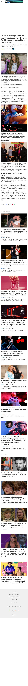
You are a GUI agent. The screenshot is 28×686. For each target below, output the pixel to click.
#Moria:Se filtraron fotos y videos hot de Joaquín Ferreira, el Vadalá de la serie (13, 474)
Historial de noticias (14, 594)
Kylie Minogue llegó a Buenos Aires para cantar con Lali (14, 381)
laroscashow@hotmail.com (14, 606)
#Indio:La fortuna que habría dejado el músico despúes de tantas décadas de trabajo (12, 353)
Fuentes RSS (14, 599)
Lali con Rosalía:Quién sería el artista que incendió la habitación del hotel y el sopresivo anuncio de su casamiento (14, 263)
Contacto (14, 592)
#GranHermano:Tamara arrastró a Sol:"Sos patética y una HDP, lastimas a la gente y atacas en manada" (13, 526)
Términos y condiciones (14, 597)
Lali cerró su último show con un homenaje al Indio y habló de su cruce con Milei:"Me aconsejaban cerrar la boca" (13, 323)
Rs (14, 49)
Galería (22, 54)
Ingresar (15, 602)
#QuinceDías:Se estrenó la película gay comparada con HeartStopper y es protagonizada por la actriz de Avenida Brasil (13, 580)
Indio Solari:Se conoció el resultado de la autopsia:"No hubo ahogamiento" (13, 409)
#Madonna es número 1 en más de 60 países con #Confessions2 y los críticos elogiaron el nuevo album (13, 293)
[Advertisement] (14, 19)
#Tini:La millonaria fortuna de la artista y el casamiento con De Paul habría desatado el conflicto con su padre (14, 232)
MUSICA (3, 49)
